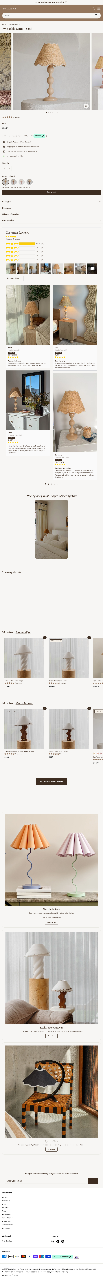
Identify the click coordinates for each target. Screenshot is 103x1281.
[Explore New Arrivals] (51, 978)
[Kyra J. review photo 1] (75, 315)
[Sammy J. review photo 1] (75, 412)
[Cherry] (21, 182)
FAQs (4, 1204)
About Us (5, 1197)
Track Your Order (7, 1225)
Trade (4, 1211)
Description (6, 202)
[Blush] (13, 182)
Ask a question (8, 220)
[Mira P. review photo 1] (28, 315)
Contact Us (6, 1201)
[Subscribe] (93, 1181)
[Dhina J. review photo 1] (28, 400)
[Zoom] (86, 106)
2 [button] (48, 484)
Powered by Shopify (10, 1275)
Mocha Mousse (13, 24)
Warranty (5, 1207)
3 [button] (51, 484)
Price (4, 124)
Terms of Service (7, 1218)
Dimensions (6, 208)
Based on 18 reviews (13, 239)
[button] (7, 117)
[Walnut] (29, 182)
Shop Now (51, 1036)
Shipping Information (10, 214)
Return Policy (6, 1214)
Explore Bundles (51, 922)
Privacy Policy (6, 1221)
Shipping (13, 187)
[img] (28, 357)
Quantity (5, 163)
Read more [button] (12, 453)
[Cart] (93, 9)
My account (6, 1228)
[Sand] (5, 182)
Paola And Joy (23, 632)
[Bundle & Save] (51, 860)
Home (4, 24)
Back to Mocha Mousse (53, 781)
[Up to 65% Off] (51, 1091)
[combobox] (51, 15)
